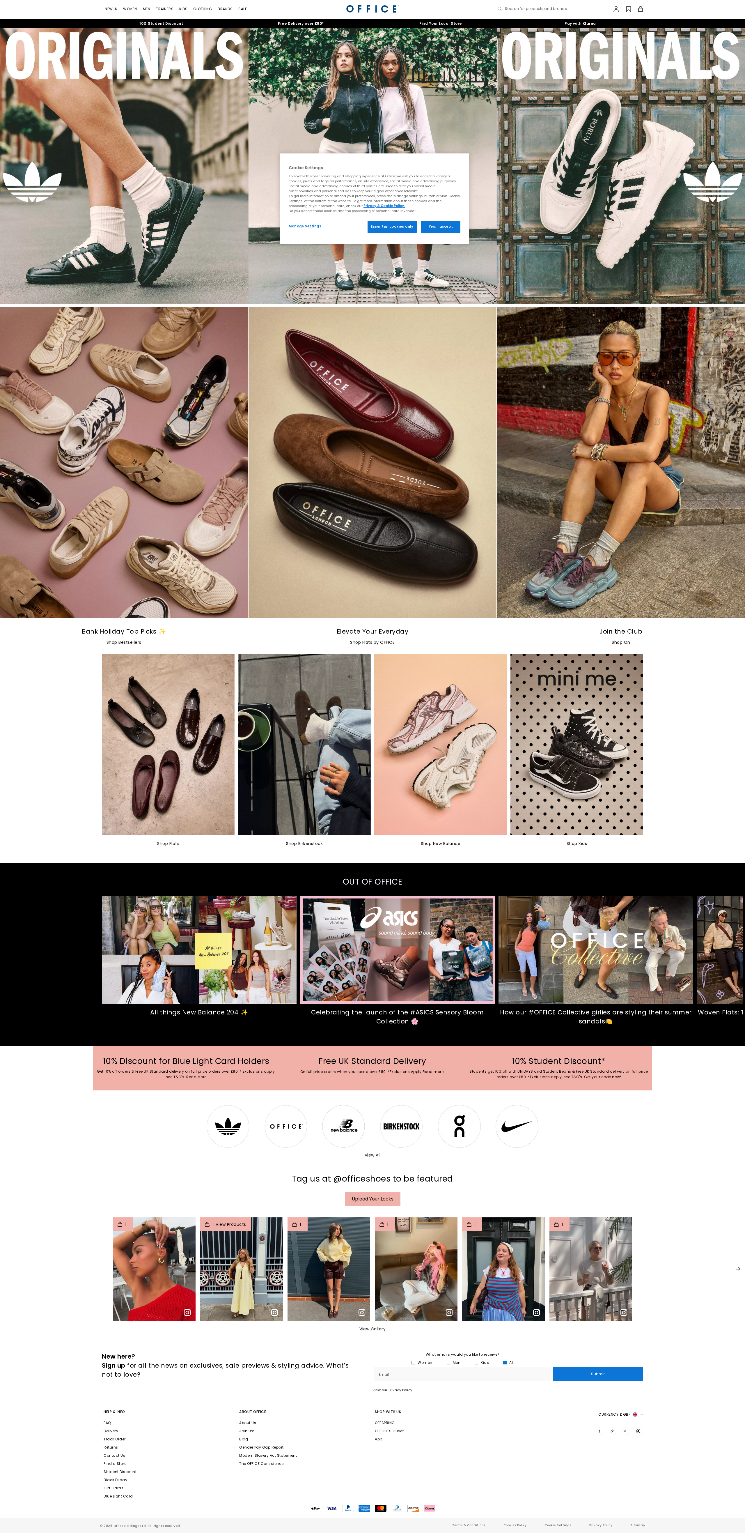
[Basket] (637, 9)
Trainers (164, 8)
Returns (111, 1447)
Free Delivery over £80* (301, 23)
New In (111, 8)
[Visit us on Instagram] (626, 1431)
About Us (247, 1422)
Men (146, 8)
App (378, 1439)
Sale (242, 8)
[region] (374, 198)
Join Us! (246, 1430)
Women (130, 8)
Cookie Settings (558, 1525)
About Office (252, 1411)
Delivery (111, 1430)
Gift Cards (113, 1488)
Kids (183, 8)
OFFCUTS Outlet (389, 1430)
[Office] (372, 8)
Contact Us (114, 1455)
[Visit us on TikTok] (639, 1431)
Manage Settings (305, 226)
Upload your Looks (372, 1199)
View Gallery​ (372, 1329)
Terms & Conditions (468, 1525)
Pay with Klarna (580, 23)
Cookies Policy (515, 1525)
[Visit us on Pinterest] (613, 1431)
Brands (225, 8)
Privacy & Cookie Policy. (384, 205)
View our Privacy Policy (392, 1390)
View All (373, 1155)
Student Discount (120, 1471)
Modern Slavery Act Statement (268, 1455)
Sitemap (637, 1525)
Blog (243, 1439)
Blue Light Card (118, 1496)
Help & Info (114, 1411)
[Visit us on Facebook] (600, 1431)
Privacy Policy (600, 1525)
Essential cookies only (392, 226)
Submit (598, 1373)
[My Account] (613, 9)
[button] (738, 1269)
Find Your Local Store (440, 23)
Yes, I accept (441, 226)
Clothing (202, 8)
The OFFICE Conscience (261, 1463)
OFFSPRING (385, 1422)
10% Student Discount (161, 23)
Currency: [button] (614, 1414)
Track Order (115, 1439)
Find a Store (115, 1463)
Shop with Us (388, 1411)
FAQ (107, 1422)
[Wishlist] (625, 9)
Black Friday (115, 1479)
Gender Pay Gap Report (261, 1447)
